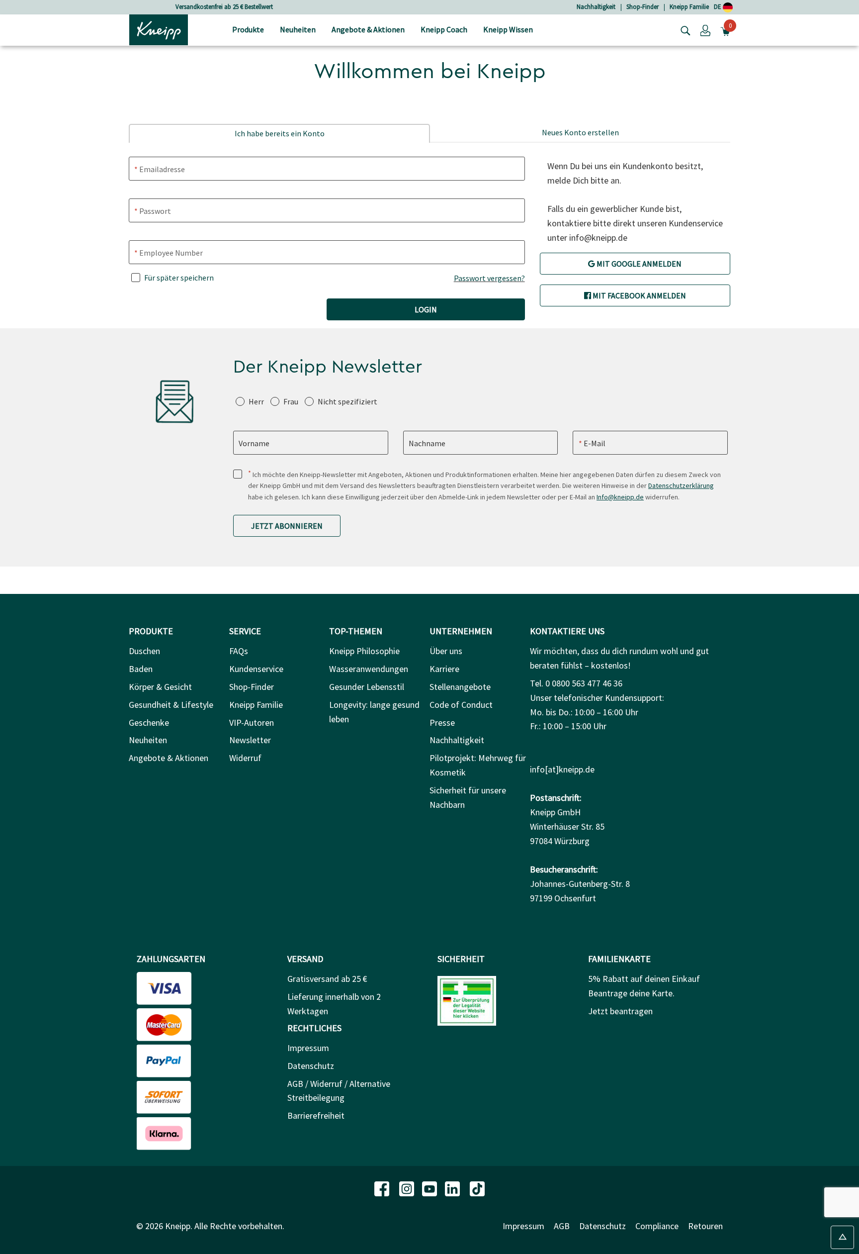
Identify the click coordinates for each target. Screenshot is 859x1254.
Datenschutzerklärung (681, 485)
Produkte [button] (248, 29)
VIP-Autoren (251, 722)
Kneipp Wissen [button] (508, 29)
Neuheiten (148, 740)
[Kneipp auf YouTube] (430, 1187)
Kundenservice (256, 669)
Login (426, 309)
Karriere (444, 669)
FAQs (238, 651)
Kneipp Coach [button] (444, 29)
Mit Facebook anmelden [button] (638, 295)
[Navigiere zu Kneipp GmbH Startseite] (158, 29)
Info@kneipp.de (620, 496)
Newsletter (250, 740)
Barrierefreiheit (315, 1115)
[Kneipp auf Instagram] (407, 1187)
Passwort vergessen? (489, 278)
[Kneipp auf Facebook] (382, 1187)
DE (718, 6)
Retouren (705, 1226)
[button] (705, 29)
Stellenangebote (460, 686)
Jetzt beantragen (620, 1011)
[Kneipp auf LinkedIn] (453, 1187)
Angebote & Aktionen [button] (368, 29)
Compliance (657, 1226)
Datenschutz (310, 1065)
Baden (141, 669)
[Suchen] (683, 29)
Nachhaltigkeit (596, 6)
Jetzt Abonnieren (287, 526)
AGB (562, 1226)
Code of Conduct (461, 704)
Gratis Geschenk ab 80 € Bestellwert (261, 6)
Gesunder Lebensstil (366, 686)
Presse (442, 722)
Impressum (308, 1048)
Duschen (144, 651)
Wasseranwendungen (368, 669)
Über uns (446, 651)
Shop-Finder (642, 6)
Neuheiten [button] (298, 29)
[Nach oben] (842, 1237)
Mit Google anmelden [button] (638, 264)
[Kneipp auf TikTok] (477, 1187)
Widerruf (245, 758)
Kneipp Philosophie (364, 651)
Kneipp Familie (689, 6)
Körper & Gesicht (160, 686)
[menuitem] (248, 30)
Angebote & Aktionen (168, 758)
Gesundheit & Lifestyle (171, 704)
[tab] (279, 133)
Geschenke (149, 722)
